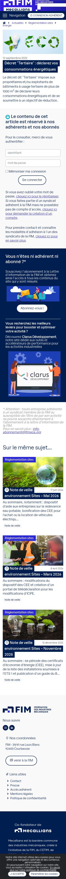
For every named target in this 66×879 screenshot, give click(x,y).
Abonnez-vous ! (32, 308)
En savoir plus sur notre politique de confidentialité (35, 868)
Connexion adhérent (47, 15)
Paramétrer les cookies (44, 874)
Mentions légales (21, 793)
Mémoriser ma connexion (27, 171)
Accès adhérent (21, 789)
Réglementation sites (40, 23)
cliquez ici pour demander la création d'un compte (31, 214)
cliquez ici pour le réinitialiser (37, 196)
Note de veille (12, 526)
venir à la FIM (23, 760)
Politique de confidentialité (28, 798)
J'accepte (17, 874)
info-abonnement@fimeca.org (22, 430)
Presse (14, 785)
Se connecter (32, 180)
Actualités (17, 23)
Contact (15, 781)
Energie (7, 25)
